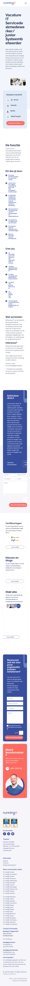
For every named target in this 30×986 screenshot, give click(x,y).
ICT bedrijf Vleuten (8, 891)
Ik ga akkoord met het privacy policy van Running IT (14, 496)
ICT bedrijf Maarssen (9, 897)
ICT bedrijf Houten (8, 885)
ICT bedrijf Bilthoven (9, 913)
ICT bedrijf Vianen (8, 916)
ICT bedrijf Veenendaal (10, 880)
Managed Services (8, 848)
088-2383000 (16, 768)
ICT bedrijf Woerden (9, 883)
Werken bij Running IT (9, 865)
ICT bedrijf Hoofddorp (10, 920)
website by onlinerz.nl (9, 974)
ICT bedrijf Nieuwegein (10, 887)
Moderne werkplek (8, 842)
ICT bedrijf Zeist (8, 911)
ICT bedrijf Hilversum (9, 878)
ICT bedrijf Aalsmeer (9, 922)
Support (5, 861)
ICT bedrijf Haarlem (9, 893)
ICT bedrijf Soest (8, 907)
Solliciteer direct (14, 123)
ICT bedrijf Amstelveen (10, 924)
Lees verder (15, 547)
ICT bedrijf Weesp (8, 905)
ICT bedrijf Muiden (8, 909)
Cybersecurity (7, 850)
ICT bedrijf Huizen (8, 899)
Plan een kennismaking (18, 505)
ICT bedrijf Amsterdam (10, 874)
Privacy (11, 978)
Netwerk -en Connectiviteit (11, 846)
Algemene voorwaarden (19, 980)
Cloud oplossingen (8, 844)
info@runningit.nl (8, 935)
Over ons (6, 863)
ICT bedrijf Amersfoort (10, 903)
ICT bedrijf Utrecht (8, 872)
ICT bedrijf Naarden (9, 901)
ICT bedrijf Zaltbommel (10, 889)
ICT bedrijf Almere (8, 876)
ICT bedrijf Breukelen (9, 918)
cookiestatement (21, 978)
